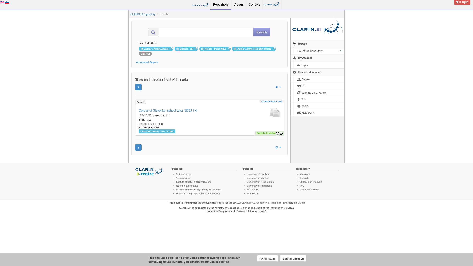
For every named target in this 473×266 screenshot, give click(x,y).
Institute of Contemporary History (193, 182)
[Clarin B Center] (150, 171)
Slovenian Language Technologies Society (198, 193)
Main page (305, 174)
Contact (304, 178)
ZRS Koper (252, 193)
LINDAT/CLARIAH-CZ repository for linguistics (257, 203)
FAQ (302, 186)
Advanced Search (147, 62)
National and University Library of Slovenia (198, 189)
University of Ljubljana (258, 174)
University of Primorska (259, 186)
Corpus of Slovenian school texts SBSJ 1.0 (168, 110)
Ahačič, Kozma (147, 123)
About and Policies (309, 189)
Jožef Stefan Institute (187, 186)
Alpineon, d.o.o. (184, 174)
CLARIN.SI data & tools (272, 101)
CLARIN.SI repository (142, 14)
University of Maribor (258, 178)
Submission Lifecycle (311, 182)
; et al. (151, 125)
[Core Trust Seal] (150, 186)
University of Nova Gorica (260, 182)
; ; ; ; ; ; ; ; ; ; (208, 125)
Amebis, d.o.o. (183, 178)
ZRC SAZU (146, 115)
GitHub (301, 203)
